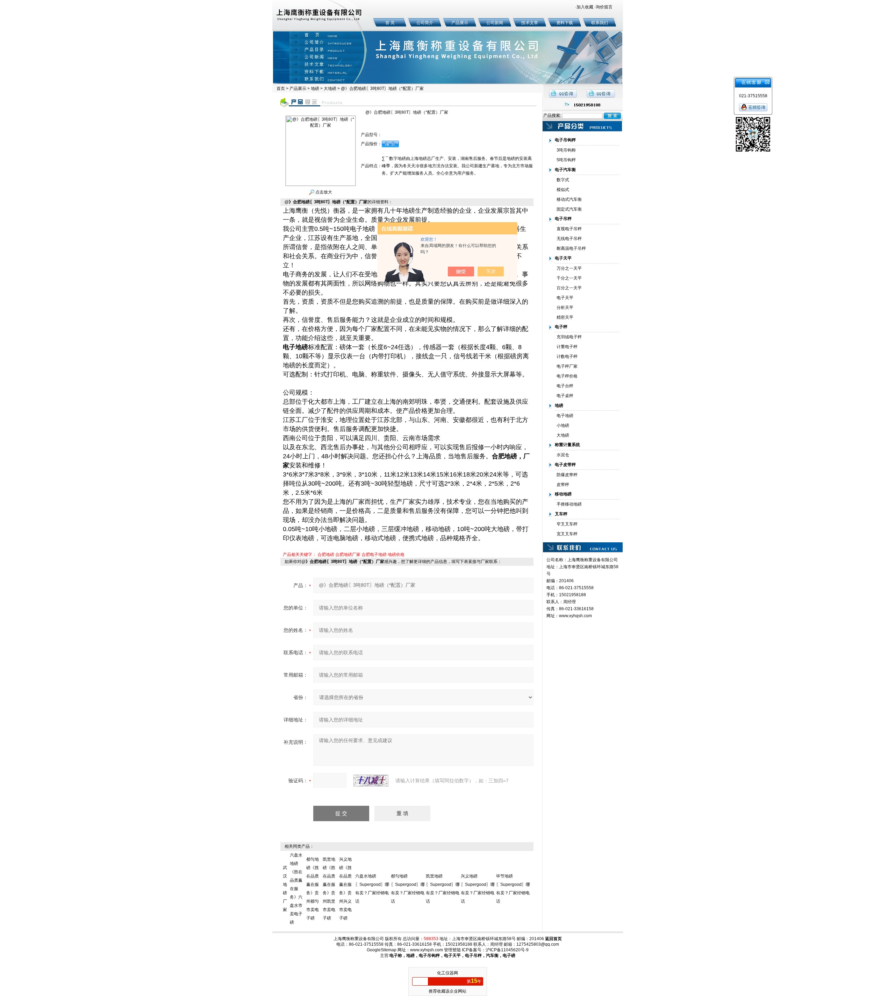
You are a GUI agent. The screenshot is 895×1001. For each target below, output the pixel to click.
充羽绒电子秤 (569, 336)
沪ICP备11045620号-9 (507, 949)
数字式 (563, 179)
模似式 (563, 189)
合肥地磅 (325, 554)
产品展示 (459, 22)
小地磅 (563, 425)
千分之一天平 (569, 278)
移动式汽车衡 (569, 199)
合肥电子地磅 (374, 554)
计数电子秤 (567, 356)
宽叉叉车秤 (567, 533)
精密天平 (565, 317)
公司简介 (424, 22)
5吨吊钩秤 (566, 159)
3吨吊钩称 (566, 150)
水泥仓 (563, 454)
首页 (281, 88)
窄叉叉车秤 (567, 524)
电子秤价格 (567, 376)
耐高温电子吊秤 (571, 248)
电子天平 (565, 297)
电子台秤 (565, 385)
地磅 (315, 88)
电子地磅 (565, 415)
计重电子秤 (567, 346)
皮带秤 (563, 484)
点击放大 (323, 192)
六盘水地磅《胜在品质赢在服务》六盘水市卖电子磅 (296, 889)
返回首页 (553, 938)
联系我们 (599, 22)
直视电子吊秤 (569, 228)
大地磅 (330, 88)
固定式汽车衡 (569, 209)
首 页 (390, 22)
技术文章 (529, 22)
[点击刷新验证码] (370, 781)
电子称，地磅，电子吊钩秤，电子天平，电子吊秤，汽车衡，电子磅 (452, 955)
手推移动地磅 (569, 504)
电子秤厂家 (567, 366)
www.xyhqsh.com (575, 615)
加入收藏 (585, 7)
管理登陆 (452, 949)
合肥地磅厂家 (347, 554)
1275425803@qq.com (537, 944)
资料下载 (564, 22)
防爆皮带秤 (567, 474)
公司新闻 (494, 22)
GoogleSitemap (381, 949)
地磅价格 (396, 554)
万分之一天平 (569, 268)
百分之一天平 (569, 288)
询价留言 (604, 7)
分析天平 (565, 307)
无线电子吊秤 (569, 238)
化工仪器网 (447, 973)
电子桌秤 (565, 395)
